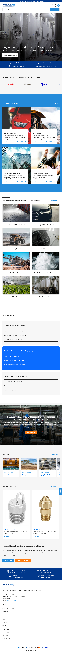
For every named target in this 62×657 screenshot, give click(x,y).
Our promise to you (46, 577)
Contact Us (31, 432)
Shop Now (7, 536)
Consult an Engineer (22, 560)
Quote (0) (60, 491)
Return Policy (5, 635)
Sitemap (4, 625)
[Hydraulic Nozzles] (16, 508)
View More (55, 454)
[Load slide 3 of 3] (32, 59)
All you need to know (18, 577)
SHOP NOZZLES (8, 560)
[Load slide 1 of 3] (29, 59)
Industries (5, 611)
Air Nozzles (36, 529)
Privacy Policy (6, 632)
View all (56, 103)
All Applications (53, 200)
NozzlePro (28, 654)
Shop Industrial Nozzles (10, 55)
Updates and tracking (46, 572)
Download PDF (23, 141)
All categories (54, 486)
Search (54, 9)
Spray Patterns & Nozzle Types (10, 608)
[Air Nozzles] (45, 508)
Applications (5, 614)
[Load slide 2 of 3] (31, 59)
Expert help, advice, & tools (17, 572)
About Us (4, 622)
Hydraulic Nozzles (9, 529)
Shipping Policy (6, 638)
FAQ (3, 619)
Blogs (3, 616)
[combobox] (31, 9)
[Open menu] (58, 5)
